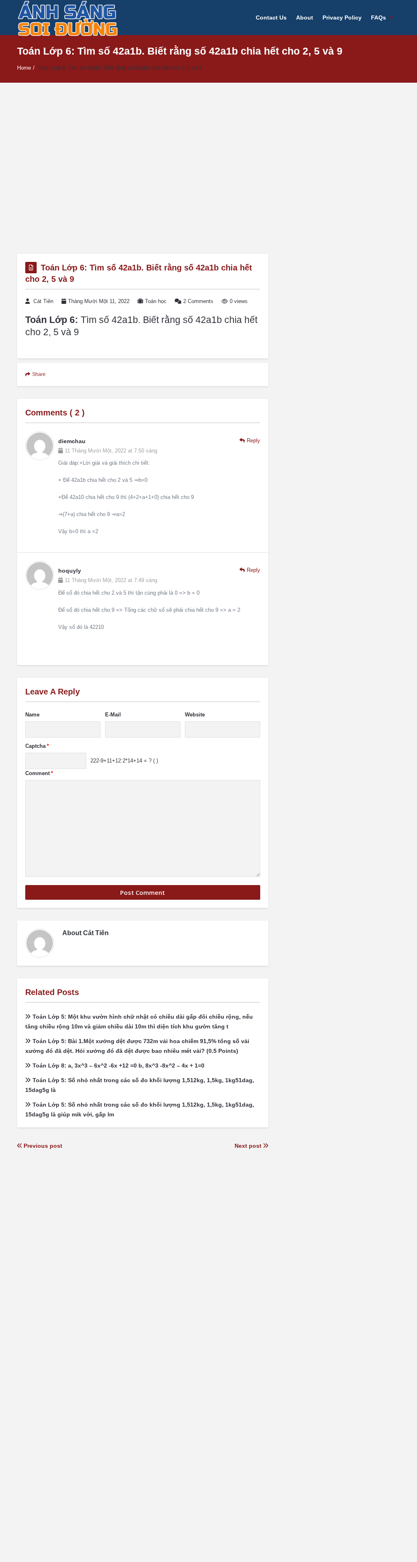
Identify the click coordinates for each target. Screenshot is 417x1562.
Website (195, 715)
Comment (39, 773)
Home (24, 68)
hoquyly (69, 570)
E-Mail (113, 715)
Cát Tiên (43, 301)
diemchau (72, 441)
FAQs (378, 17)
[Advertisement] (208, 168)
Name (32, 715)
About (304, 17)
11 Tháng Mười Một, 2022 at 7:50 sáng (111, 451)
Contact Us (271, 17)
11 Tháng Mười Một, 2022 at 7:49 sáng (111, 580)
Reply (253, 440)
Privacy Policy (342, 17)
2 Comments (198, 301)
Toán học (156, 301)
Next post (249, 1145)
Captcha (37, 746)
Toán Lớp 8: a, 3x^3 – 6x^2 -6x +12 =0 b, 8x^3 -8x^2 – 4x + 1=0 (118, 1065)
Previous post (42, 1145)
